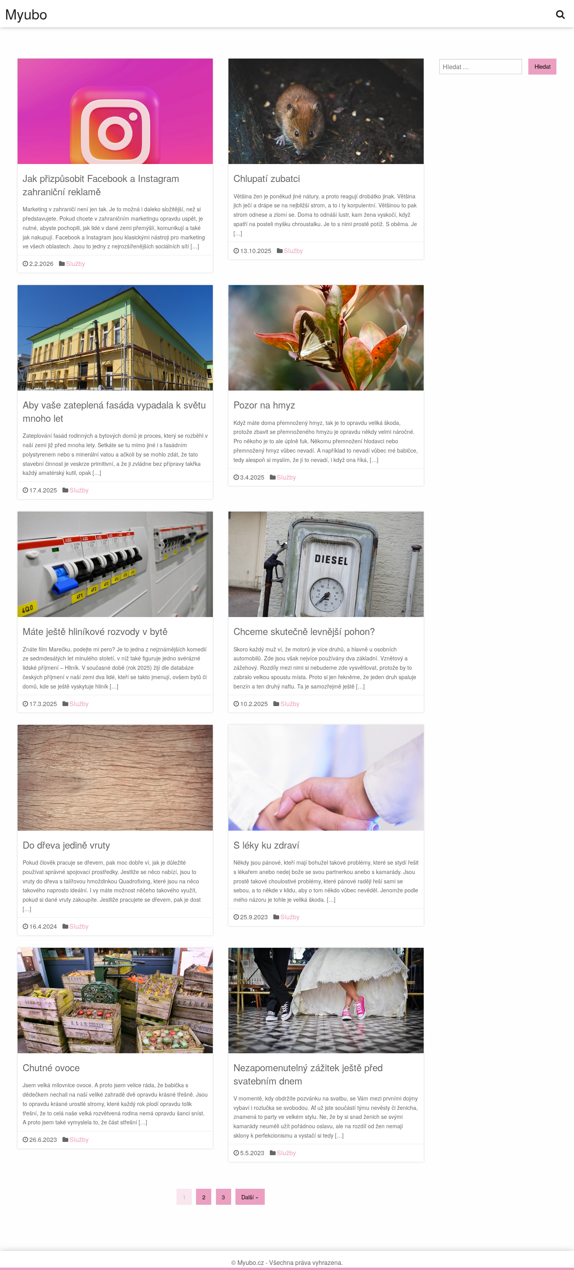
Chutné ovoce (51, 1067)
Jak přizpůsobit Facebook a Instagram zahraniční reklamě (101, 184)
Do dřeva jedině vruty (66, 844)
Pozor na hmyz (264, 404)
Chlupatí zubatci (267, 178)
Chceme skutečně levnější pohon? (304, 631)
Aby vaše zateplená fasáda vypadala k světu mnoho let (114, 411)
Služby (75, 263)
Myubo (26, 14)
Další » (249, 1197)
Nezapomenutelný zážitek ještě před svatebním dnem (308, 1073)
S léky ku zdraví (266, 844)
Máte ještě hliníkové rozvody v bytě (95, 631)
